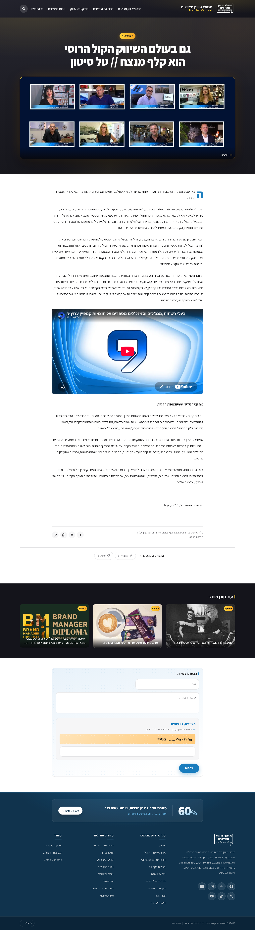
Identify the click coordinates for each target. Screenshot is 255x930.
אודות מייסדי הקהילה (154, 852)
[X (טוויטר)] (231, 896)
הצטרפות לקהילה (156, 881)
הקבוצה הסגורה (157, 888)
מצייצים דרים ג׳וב (52, 852)
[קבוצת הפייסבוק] (222, 886)
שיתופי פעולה (158, 874)
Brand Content (53, 860)
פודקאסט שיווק (79, 9)
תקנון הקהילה (158, 903)
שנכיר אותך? (107, 852)
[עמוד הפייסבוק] (231, 886)
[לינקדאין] (202, 886)
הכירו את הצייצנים (103, 9)
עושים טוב (108, 881)
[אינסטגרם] (212, 886)
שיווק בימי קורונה (53, 845)
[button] (24, 9)
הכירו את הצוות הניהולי (153, 860)
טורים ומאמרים (106, 874)
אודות (162, 845)
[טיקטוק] (222, 896)
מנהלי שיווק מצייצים (196, 7)
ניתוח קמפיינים (56, 9)
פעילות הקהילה (157, 867)
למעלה (27, 923)
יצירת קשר (160, 895)
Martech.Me (107, 895)
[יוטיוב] (212, 896)
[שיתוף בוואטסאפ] (63, 534)
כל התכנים (37, 9)
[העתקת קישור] (55, 534)
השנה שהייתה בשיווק (103, 888)
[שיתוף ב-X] (72, 534)
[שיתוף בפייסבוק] (80, 534)
